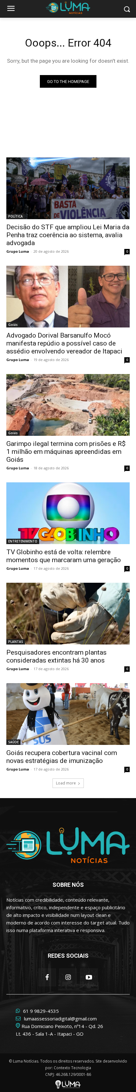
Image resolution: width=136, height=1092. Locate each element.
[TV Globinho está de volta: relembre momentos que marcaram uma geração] (68, 513)
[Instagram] (68, 977)
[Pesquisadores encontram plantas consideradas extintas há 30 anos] (68, 613)
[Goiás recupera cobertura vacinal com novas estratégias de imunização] (68, 714)
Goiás (13, 324)
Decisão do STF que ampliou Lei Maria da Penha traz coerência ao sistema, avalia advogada (67, 235)
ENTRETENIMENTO (22, 541)
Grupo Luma (17, 251)
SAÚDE (13, 742)
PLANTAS (15, 641)
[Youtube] (89, 977)
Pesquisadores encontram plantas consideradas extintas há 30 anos (56, 656)
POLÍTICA (15, 216)
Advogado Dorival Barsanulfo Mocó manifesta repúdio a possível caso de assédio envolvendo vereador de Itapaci (64, 343)
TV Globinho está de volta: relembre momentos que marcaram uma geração (63, 556)
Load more (66, 783)
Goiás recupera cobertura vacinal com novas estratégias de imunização (61, 757)
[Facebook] (47, 977)
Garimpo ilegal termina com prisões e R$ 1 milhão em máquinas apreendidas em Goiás (66, 451)
